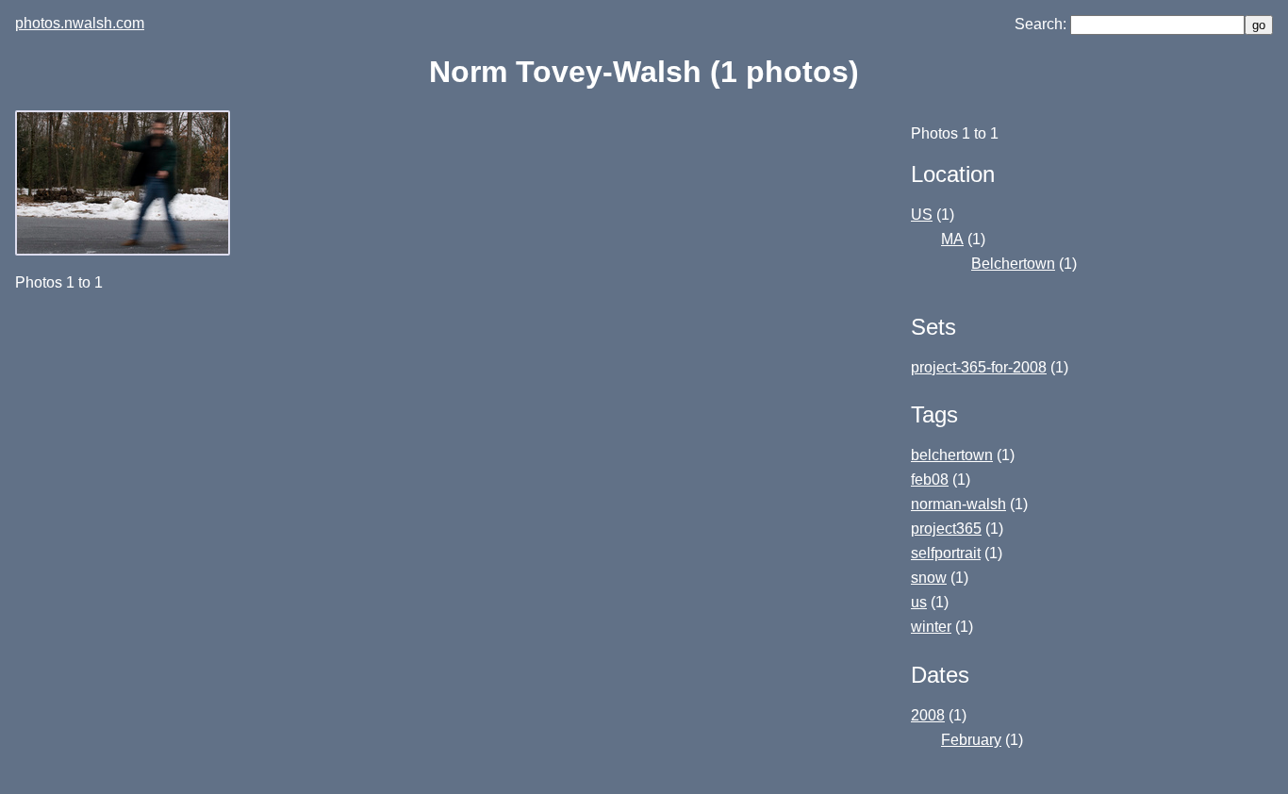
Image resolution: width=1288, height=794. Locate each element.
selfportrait (946, 553)
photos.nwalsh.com (79, 23)
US (922, 215)
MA (952, 239)
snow (929, 578)
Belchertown (1013, 264)
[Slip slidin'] (124, 250)
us (919, 602)
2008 (928, 715)
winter (931, 627)
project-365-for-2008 (979, 367)
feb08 (930, 479)
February (971, 740)
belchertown (952, 455)
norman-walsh (958, 504)
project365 (946, 529)
